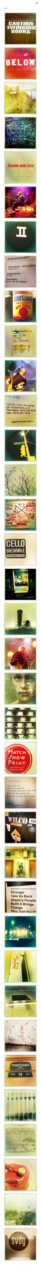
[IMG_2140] (20, 1001)
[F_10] (20, 758)
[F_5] (20, 584)
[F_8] (20, 653)
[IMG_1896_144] (20, 98)
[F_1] (20, 514)
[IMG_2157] (20, 63)
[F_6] (20, 723)
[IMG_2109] (20, 966)
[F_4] (20, 619)
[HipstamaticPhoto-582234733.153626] (20, 792)
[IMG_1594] (20, 1070)
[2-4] (20, 341)
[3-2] (20, 445)
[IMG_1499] (20, 237)
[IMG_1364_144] (20, 167)
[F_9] (20, 688)
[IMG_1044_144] (20, 28)
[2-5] (20, 375)
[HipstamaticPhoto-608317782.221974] (20, 1035)
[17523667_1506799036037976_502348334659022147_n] (20, 271)
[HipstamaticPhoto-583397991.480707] (20, 896)
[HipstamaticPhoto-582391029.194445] (20, 827)
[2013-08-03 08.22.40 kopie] (20, 1140)
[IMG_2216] (20, 931)
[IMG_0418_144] (20, 132)
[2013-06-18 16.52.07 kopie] (20, 1209)
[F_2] (20, 549)
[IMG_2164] (20, 862)
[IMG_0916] (20, 202)
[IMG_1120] (20, 306)
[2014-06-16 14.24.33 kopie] (20, 1174)
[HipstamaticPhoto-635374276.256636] (20, 1244)
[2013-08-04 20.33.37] (20, 1105)
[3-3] (20, 480)
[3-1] (20, 410)
